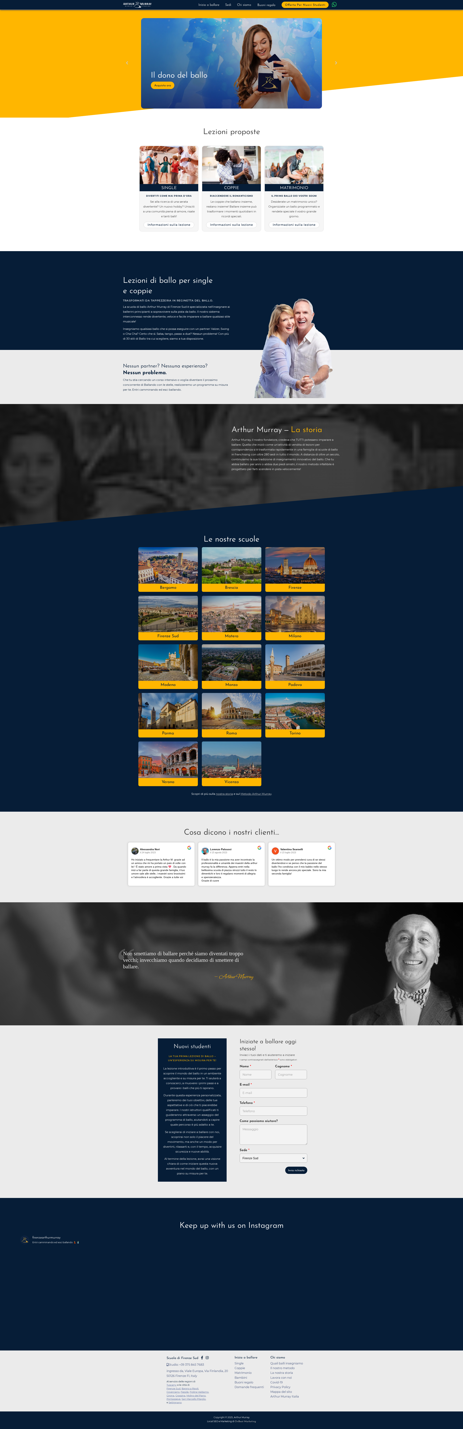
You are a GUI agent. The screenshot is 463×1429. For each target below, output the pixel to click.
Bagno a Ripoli (190, 1388)
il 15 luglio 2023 (288, 852)
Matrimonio (294, 188)
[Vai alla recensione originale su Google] (189, 850)
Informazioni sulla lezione (169, 225)
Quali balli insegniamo (286, 1363)
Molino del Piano (196, 1395)
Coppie (231, 188)
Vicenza (231, 782)
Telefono (247, 1103)
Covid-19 (276, 1382)
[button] (127, 63)
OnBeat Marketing (245, 1421)
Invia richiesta (296, 1170)
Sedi (228, 5)
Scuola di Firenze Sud (182, 1358)
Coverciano (173, 1391)
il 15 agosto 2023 (218, 852)
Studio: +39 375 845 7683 (186, 1364)
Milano (295, 636)
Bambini (241, 1377)
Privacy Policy (280, 1387)
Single (169, 188)
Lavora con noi (281, 1377)
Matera (231, 636)
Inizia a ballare (208, 5)
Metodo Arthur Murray (256, 794)
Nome (244, 1066)
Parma (168, 733)
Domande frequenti (249, 1387)
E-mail (245, 1084)
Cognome (283, 1066)
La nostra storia (281, 1373)
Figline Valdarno (199, 1391)
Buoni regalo (266, 5)
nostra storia (224, 794)
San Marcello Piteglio (194, 1399)
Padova (295, 685)
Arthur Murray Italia (284, 1396)
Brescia (231, 588)
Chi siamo (244, 5)
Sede (243, 1150)
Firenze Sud (168, 636)
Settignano (175, 1402)
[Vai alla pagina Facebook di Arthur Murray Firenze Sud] (202, 1358)
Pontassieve (173, 1399)
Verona (168, 782)
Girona (170, 1395)
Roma (231, 733)
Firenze (295, 588)
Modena (168, 685)
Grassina (180, 1395)
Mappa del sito (281, 1392)
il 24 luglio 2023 (148, 852)
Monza (231, 685)
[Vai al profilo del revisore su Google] (135, 851)
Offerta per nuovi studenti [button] (305, 5)
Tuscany (171, 1384)
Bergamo (168, 588)
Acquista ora (162, 85)
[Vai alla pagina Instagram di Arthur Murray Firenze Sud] (207, 1358)
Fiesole (185, 1391)
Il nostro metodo (282, 1368)
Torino (295, 733)
